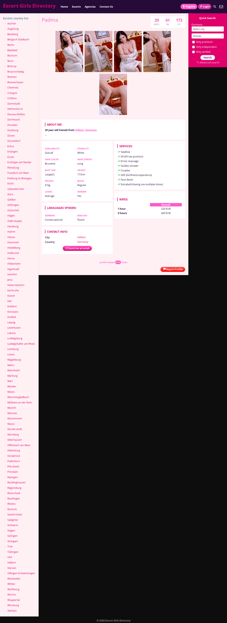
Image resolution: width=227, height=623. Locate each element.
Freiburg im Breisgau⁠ (19, 178)
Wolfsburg (13, 589)
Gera (10, 194)
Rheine (11, 503)
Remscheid (13, 493)
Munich (11, 407)
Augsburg (13, 28)
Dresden (12, 125)
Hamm (11, 231)
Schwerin (12, 525)
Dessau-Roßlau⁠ (16, 114)
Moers (11, 392)
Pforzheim (13, 466)
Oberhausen (14, 439)
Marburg (12, 375)
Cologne (12, 93)
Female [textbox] (197, 36)
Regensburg (14, 488)
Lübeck (11, 333)
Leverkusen (14, 327)
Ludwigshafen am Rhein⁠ (21, 343)
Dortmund (13, 119)
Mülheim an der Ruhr (19, 402)
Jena (9, 279)
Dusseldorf (13, 141)
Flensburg (13, 167)
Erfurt (10, 146)
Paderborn (13, 461)
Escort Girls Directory (29, 5)
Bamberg (12, 34)
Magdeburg (14, 359)
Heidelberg (13, 247)
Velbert (79, 130)
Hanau (11, 237)
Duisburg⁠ (12, 130)
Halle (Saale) (14, 221)
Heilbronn (13, 253)
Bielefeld (12, 50)
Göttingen (13, 205)
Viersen (11, 568)
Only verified (202, 52)
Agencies (90, 6)
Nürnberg (13, 434)
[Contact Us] (221, 6)
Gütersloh (13, 210)
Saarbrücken (14, 514)
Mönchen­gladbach (18, 397)
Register (191, 6)
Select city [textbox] (198, 29)
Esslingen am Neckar (19, 162)
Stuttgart (12, 541)
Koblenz (12, 306)
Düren (11, 135)
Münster (12, 413)
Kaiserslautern (15, 285)
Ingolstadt (13, 269)
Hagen (11, 215)
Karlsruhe (13, 290)
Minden (11, 386)
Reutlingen (13, 498)
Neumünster (14, 418)
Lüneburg (13, 349)
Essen (10, 157)
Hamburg (13, 226)
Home (64, 6)
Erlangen (12, 151)
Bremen (12, 77)
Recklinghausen (16, 482)
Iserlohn (12, 274)
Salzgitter (12, 520)
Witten (11, 584)
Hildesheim (14, 263)
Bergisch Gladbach (18, 39)
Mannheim (13, 370)
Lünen (11, 354)
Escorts (76, 6)
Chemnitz (12, 87)
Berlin (10, 45)
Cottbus (12, 98)
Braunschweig (15, 71)
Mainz (10, 365)
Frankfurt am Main (18, 173)
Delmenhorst (15, 109)
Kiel (9, 301)
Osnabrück (13, 456)
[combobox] (207, 29)
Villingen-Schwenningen (21, 573)
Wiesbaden (13, 578)
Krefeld (11, 317)
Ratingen (12, 477)
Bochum (12, 55)
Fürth (10, 183)
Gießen (11, 199)
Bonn (10, 61)
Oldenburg (13, 450)
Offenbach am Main (18, 445)
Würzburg (13, 605)
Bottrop (12, 66)
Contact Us (106, 6)
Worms (11, 594)
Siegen (11, 530)
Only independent (206, 47)
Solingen (12, 535)
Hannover (13, 242)
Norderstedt (14, 429)
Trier (10, 546)
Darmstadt (13, 103)
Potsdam (12, 471)
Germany (91, 130)
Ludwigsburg (14, 338)
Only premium (204, 42)
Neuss (11, 424)
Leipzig (11, 322)
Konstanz (12, 311)
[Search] (215, 6)
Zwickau (12, 610)
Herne (11, 258)
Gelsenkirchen (15, 189)
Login (206, 6)
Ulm (9, 557)
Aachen (11, 23)
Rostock (12, 509)
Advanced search (209, 62)
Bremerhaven (15, 82)
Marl (10, 381)
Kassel (11, 295)
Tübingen (12, 552)
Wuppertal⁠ (13, 600)
